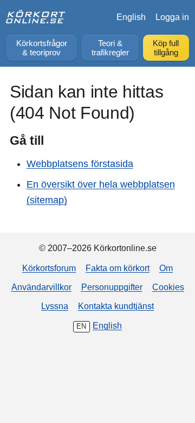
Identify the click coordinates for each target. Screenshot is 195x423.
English (131, 17)
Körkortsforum (49, 268)
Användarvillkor (41, 287)
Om (166, 268)
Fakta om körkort (118, 268)
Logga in (172, 17)
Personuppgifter (111, 287)
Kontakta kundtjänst (116, 306)
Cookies (168, 287)
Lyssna (54, 306)
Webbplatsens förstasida (80, 163)
